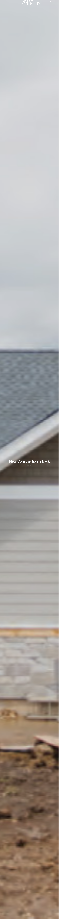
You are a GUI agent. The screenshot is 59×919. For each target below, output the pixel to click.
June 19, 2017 (28, 465)
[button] (53, 1)
